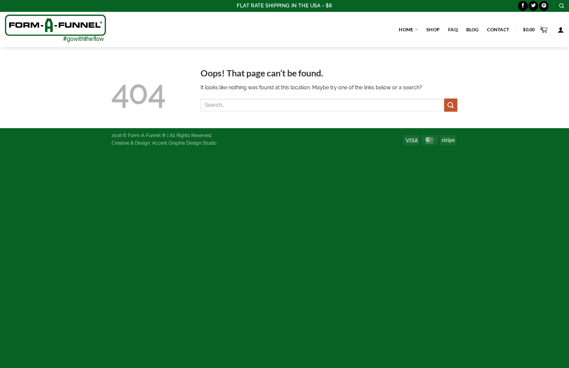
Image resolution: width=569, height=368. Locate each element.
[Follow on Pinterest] (544, 6)
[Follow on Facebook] (523, 6)
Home (406, 29)
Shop (433, 29)
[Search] (561, 6)
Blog (472, 29)
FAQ (453, 29)
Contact (498, 29)
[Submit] (450, 105)
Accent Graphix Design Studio (184, 143)
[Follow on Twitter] (533, 6)
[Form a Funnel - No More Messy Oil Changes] (55, 29)
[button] (536, 29)
